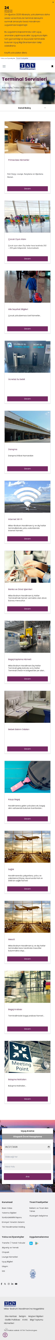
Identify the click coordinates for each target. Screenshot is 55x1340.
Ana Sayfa (7, 87)
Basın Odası (7, 1208)
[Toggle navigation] (7, 66)
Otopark (5, 1252)
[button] (53, 2)
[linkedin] (12, 1284)
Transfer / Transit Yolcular (13, 1243)
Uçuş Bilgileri (7, 1261)
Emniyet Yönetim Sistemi (13, 1222)
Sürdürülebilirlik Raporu (12, 1217)
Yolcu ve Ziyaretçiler (8, 58)
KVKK (25, 1319)
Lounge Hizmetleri (10, 1257)
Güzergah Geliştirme (38, 1215)
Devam (27, 188)
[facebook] (1, 1284)
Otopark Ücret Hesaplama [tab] (27, 1136)
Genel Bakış (24, 107)
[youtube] (15, 1284)
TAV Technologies (29, 1330)
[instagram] (8, 1284)
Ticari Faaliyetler (22, 58)
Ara (27, 1176)
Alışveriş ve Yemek (10, 1247)
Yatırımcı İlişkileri (9, 1213)
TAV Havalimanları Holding (13, 1227)
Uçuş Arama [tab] (27, 1130)
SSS (3, 1271)
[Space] (27, 66)
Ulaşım (5, 1266)
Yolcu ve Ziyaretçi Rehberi (27, 87)
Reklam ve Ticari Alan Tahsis (38, 1209)
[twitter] (5, 1284)
